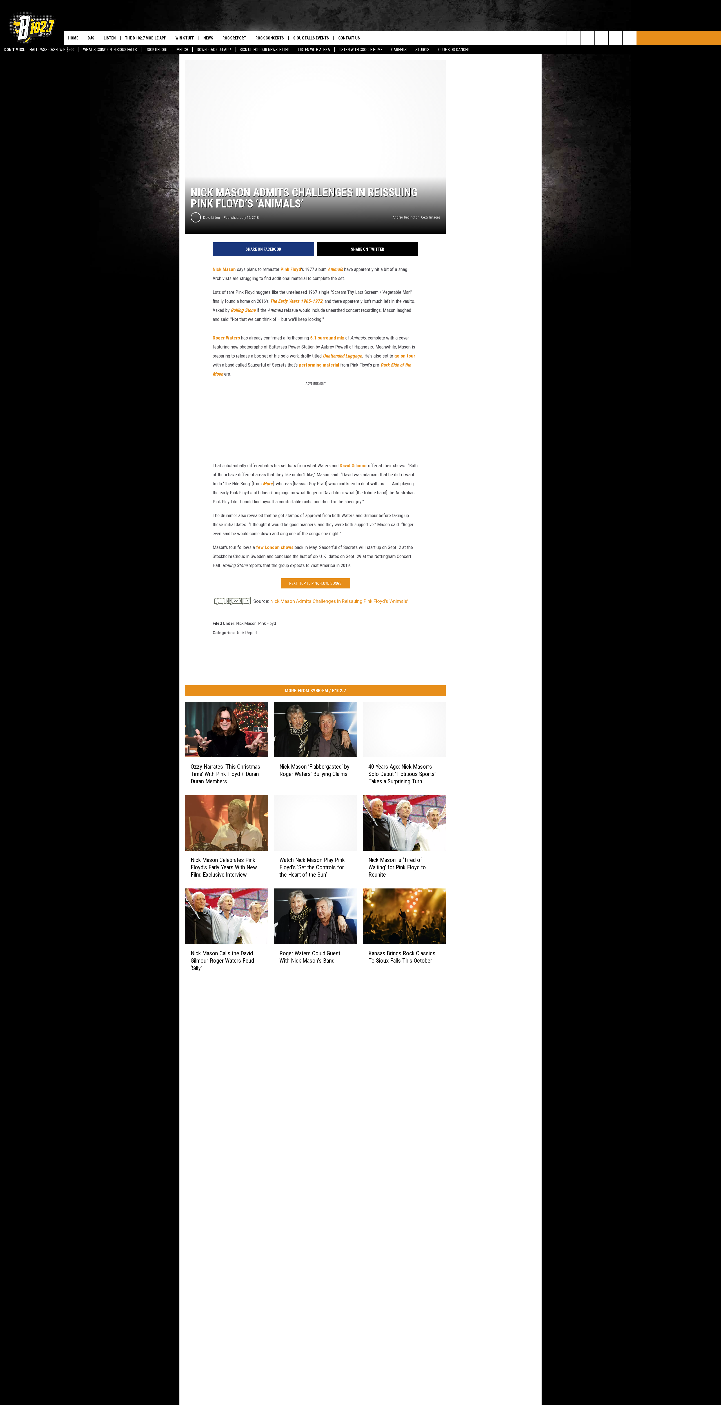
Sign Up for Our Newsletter (265, 49)
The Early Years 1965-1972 (296, 301)
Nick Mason (224, 269)
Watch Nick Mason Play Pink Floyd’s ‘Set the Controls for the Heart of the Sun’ (312, 867)
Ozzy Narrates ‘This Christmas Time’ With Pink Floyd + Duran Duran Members (225, 774)
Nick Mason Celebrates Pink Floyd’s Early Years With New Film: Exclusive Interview (224, 867)
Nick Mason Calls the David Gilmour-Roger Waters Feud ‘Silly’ (222, 960)
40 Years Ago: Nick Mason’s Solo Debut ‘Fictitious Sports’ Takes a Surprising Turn (402, 774)
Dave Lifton (211, 217)
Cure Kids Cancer (453, 49)
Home (73, 38)
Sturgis (422, 49)
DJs (91, 38)
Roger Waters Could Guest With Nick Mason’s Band (309, 957)
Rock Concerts (269, 38)
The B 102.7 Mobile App (145, 38)
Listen (110, 38)
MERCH (182, 49)
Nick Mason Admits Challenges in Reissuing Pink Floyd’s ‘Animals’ (339, 601)
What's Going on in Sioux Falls (110, 49)
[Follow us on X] (615, 38)
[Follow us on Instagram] (601, 38)
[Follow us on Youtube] (630, 38)
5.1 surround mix (327, 338)
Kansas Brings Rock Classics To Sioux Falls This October (401, 957)
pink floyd (267, 623)
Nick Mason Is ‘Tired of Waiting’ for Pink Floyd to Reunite (397, 867)
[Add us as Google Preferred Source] (573, 38)
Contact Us (349, 38)
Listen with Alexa (314, 49)
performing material (319, 365)
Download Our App (214, 49)
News (208, 38)
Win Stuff (184, 38)
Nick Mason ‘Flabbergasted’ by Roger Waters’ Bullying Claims (314, 770)
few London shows (274, 547)
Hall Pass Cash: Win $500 (52, 49)
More (268, 483)
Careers (399, 49)
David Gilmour (353, 465)
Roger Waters (226, 338)
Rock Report (157, 49)
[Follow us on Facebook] (587, 38)
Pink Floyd (291, 269)
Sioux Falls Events (311, 38)
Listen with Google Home (360, 49)
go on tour (404, 356)
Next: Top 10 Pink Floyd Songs (315, 583)
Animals (335, 269)
